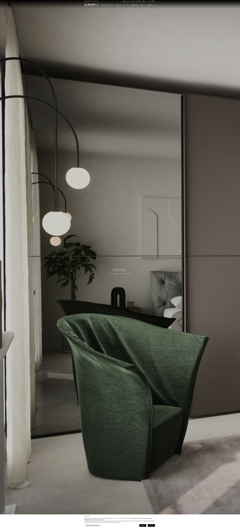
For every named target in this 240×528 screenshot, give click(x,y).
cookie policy (101, 519)
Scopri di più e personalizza (92, 525)
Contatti (96, 1)
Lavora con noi (127, 1)
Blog (145, 1)
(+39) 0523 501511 (88, 1)
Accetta (151, 525)
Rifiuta (142, 525)
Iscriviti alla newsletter (137, 1)
